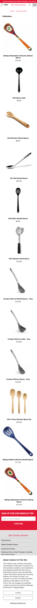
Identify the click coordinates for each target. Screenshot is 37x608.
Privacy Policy (18, 587)
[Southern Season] (18, 5)
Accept (18, 593)
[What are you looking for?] (30, 5)
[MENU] (1, 5)
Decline (18, 598)
